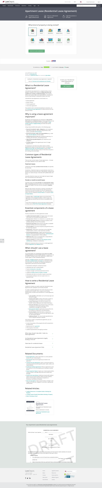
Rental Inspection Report (32, 371)
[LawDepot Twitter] (28, 478)
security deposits (32, 134)
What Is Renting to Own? (32, 396)
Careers (53, 479)
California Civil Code (29, 148)
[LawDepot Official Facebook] (26, 478)
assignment (31, 244)
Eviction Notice (41, 192)
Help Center (45, 477)
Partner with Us (55, 475)
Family (29, 5)
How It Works (45, 479)
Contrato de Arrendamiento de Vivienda (41, 81)
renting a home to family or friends (39, 272)
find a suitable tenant (32, 261)
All (38, 5)
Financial (17, 5)
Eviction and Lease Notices (32, 375)
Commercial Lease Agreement (34, 109)
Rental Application (30, 356)
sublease (38, 244)
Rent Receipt (29, 359)
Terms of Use (40, 484)
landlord (32, 259)
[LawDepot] (8, 1)
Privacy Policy (46, 484)
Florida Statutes (40, 148)
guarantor (37, 326)
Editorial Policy (50, 484)
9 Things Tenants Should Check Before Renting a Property (39, 394)
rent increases (38, 131)
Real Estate (10, 5)
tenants (41, 261)
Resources (54, 473)
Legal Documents (55, 470)
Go (98, 5)
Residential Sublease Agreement (33, 366)
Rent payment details (34, 309)
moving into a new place (35, 269)
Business (24, 5)
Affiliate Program (55, 477)
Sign (35, 5)
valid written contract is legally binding (38, 123)
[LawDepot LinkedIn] (30, 478)
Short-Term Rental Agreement (40, 204)
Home (44, 470)
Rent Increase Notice (31, 380)
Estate (4, 5)
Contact (44, 475)
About (44, 473)
